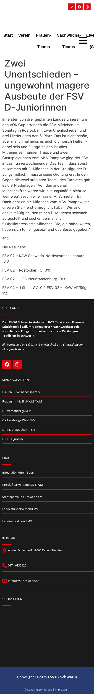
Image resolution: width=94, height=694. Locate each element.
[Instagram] (87, 6)
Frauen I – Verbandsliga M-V (21, 392)
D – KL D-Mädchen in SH (18, 430)
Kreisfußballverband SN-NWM (22, 485)
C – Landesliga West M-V (18, 420)
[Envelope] (71, 6)
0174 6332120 (17, 565)
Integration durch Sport (18, 472)
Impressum (62, 689)
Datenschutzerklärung (38, 689)
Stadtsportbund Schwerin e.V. (22, 497)
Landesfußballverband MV (20, 509)
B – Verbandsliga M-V (16, 411)
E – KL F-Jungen (12, 439)
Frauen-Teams (43, 41)
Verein (24, 35)
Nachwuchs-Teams (69, 41)
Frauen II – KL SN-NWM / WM (22, 401)
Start (8, 35)
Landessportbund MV (17, 521)
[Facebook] (79, 6)
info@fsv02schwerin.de (23, 581)
